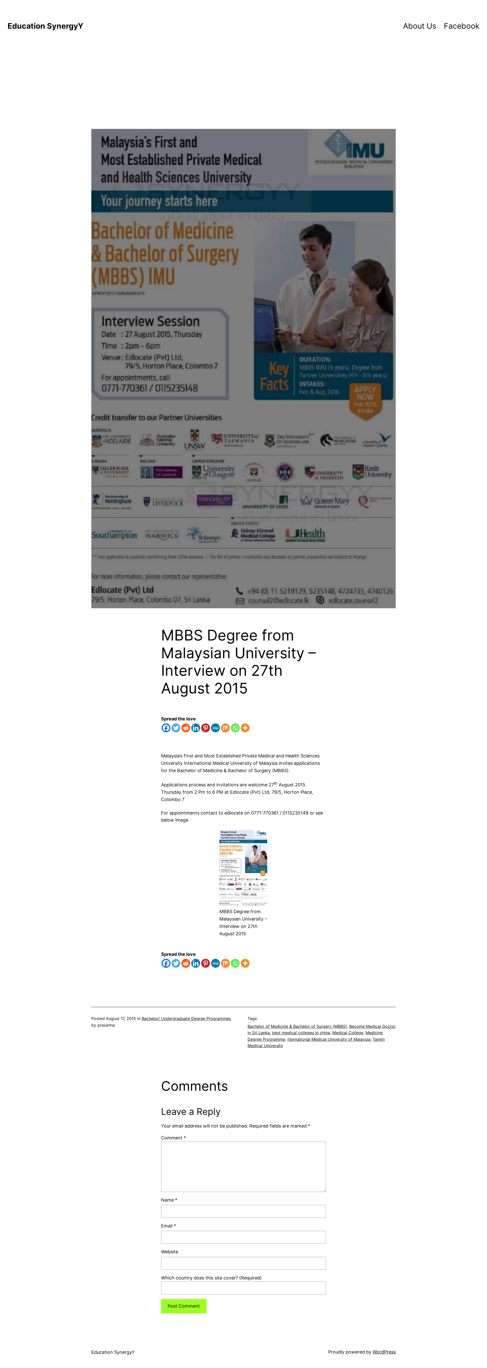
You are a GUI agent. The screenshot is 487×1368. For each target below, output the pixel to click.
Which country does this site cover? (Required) (211, 1277)
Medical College (347, 1032)
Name (169, 1200)
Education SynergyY (45, 25)
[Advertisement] (243, 93)
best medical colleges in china (301, 1032)
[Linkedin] (195, 727)
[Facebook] (166, 727)
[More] (245, 727)
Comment (173, 1137)
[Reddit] (185, 727)
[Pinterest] (205, 727)
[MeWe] (215, 727)
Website (169, 1251)
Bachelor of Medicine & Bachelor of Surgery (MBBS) (297, 1026)
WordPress (384, 1352)
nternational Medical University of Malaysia (328, 1039)
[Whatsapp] (235, 727)
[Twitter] (175, 727)
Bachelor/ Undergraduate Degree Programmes (186, 1018)
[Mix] (225, 727)
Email (168, 1225)
